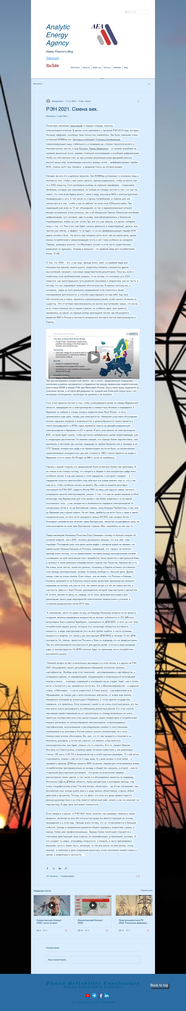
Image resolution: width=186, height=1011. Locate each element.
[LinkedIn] (106, 995)
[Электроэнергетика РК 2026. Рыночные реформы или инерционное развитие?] (134, 905)
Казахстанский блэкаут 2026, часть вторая (49, 921)
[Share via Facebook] (47, 868)
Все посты (38, 84)
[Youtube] (88, 995)
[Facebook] (100, 995)
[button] (149, 84)
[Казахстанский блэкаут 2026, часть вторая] (52, 905)
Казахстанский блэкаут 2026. (90, 921)
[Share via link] (66, 868)
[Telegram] (94, 995)
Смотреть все (146, 890)
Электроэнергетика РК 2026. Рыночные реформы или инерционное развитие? (134, 921)
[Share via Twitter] (53, 868)
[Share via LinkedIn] (60, 868)
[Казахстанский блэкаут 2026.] (93, 905)
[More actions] (138, 101)
